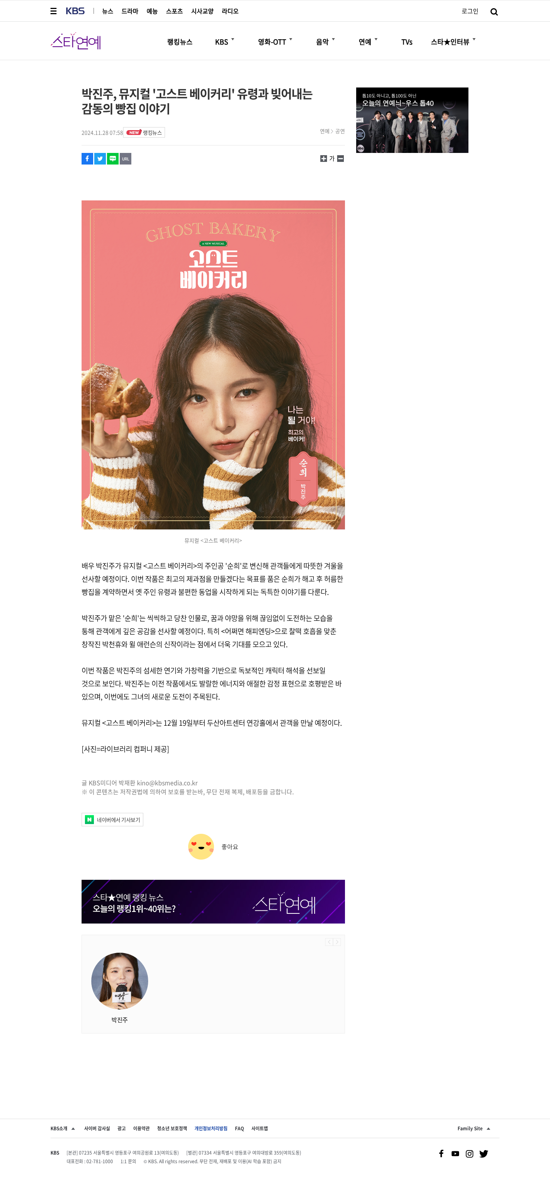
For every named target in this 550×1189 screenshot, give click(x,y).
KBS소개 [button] (59, 1128)
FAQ (239, 1128)
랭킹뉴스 (152, 132)
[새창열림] (412, 121)
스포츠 (174, 10)
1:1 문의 (128, 1161)
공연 (340, 131)
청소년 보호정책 (172, 1128)
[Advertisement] (213, 1063)
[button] (54, 10)
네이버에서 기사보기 (118, 819)
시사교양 (202, 10)
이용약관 (141, 1128)
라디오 (230, 10)
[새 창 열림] (87, 159)
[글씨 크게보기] (340, 158)
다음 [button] (337, 942)
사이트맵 (259, 1128)
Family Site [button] (470, 1128)
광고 (121, 1128)
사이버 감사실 (97, 1128)
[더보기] (233, 39)
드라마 (130, 10)
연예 (325, 131)
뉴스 (107, 10)
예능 (152, 10)
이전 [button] (329, 942)
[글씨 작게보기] (323, 158)
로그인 (470, 10)
